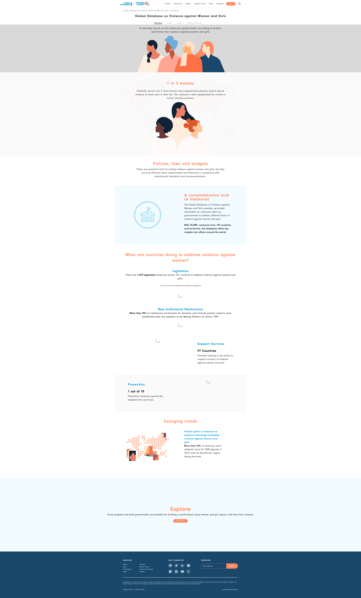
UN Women (234, 589)
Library (188, 4)
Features (142, 564)
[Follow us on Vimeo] (176, 571)
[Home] (135, 3)
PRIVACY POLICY (128, 589)
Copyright (225, 589)
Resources (178, 4)
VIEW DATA (180, 521)
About (169, 23)
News (211, 4)
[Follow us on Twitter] (176, 565)
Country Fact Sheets (146, 569)
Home (125, 564)
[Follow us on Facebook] (170, 565)
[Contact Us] (188, 565)
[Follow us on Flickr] (170, 571)
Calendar (219, 4)
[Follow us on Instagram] (188, 571)
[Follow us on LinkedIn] (182, 565)
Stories (168, 4)
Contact (142, 572)
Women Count (200, 4)
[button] (200, 23)
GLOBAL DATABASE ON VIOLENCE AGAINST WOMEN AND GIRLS (145, 11)
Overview (158, 23)
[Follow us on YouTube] (182, 571)
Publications (127, 569)
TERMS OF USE (139, 589)
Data (230, 4)
